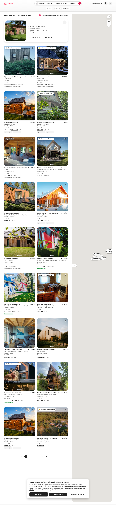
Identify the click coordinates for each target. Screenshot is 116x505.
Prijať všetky (38, 494)
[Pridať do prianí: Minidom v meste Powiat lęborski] (65, 409)
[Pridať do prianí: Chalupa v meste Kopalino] (65, 229)
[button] (32, 37)
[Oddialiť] (109, 25)
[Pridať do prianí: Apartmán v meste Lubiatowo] (32, 320)
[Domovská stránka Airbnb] (8, 3)
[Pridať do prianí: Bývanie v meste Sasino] (32, 229)
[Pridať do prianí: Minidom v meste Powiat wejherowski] (32, 138)
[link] (21, 456)
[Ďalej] (50, 456)
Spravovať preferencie (77, 494)
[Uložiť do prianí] (64, 22)
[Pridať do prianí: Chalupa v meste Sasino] (65, 47)
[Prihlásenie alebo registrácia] (106, 3)
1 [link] (25, 456)
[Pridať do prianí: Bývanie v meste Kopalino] (32, 275)
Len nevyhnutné (58, 494)
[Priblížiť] (109, 21)
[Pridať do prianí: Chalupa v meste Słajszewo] (65, 138)
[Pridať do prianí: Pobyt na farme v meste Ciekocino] (65, 184)
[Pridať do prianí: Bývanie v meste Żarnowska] (32, 363)
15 (46, 456)
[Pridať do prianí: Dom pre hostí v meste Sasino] (65, 93)
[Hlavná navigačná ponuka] (110, 3)
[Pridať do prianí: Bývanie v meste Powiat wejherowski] (32, 47)
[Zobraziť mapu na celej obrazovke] (109, 16)
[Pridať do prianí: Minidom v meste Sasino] (32, 93)
